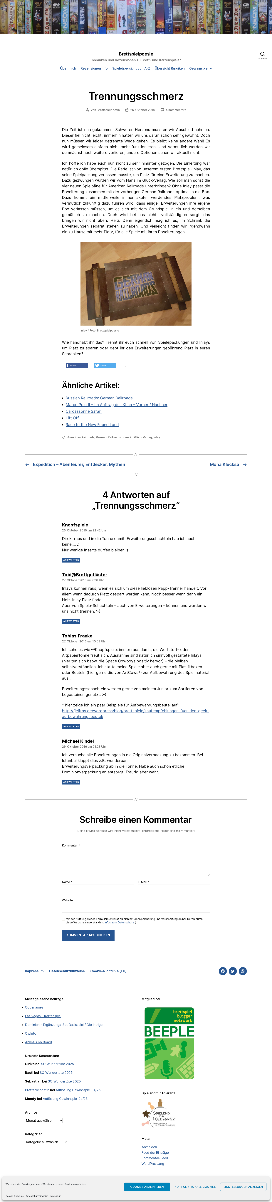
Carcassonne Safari (84, 411)
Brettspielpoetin (108, 110)
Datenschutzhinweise (37, 1196)
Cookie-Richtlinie (15, 1196)
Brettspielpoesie (136, 54)
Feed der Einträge (155, 1152)
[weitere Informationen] (125, 366)
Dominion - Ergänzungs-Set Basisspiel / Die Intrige (64, 1025)
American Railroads (80, 437)
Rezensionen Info (94, 68)
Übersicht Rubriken (170, 68)
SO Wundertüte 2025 (57, 1064)
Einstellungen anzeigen (243, 1186)
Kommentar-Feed (155, 1158)
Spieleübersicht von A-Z (131, 68)
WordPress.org (153, 1164)
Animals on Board (38, 1042)
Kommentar (71, 845)
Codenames (34, 1007)
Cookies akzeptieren (147, 1186)
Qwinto (30, 1033)
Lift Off (72, 418)
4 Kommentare (176, 110)
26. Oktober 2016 (142, 110)
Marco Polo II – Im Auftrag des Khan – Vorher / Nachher (116, 404)
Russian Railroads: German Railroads (99, 398)
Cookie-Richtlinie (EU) (108, 971)
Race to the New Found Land (92, 424)
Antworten (71, 560)
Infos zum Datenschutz (119, 922)
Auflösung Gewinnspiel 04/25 (78, 1090)
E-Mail (143, 882)
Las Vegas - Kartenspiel (43, 1016)
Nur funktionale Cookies (195, 1186)
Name (67, 882)
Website (67, 900)
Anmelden (149, 1147)
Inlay (157, 437)
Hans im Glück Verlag (137, 437)
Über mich (68, 68)
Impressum (55, 1196)
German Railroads (108, 437)
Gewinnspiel (198, 68)
